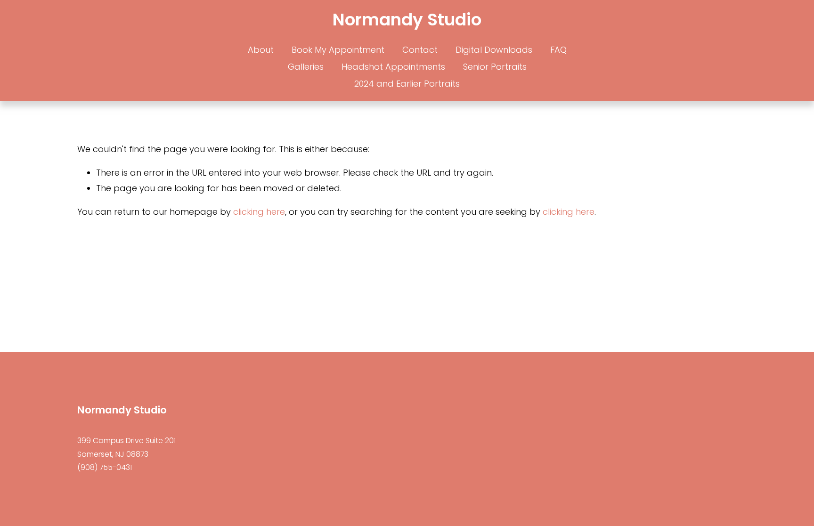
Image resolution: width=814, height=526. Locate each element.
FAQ (558, 50)
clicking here (259, 212)
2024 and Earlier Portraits (407, 83)
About (261, 50)
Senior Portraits (495, 67)
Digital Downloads (494, 50)
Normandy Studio (407, 20)
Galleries (306, 67)
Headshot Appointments (393, 67)
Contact (420, 50)
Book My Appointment (338, 50)
